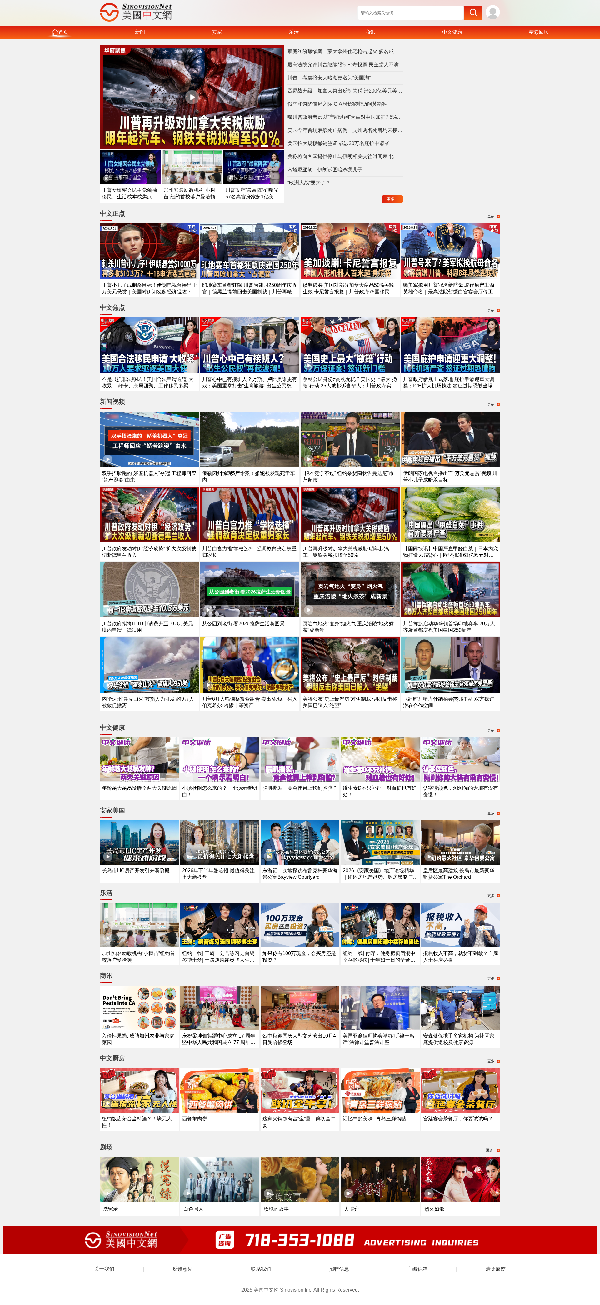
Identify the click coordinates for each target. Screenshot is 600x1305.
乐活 (294, 32)
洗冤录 (110, 1209)
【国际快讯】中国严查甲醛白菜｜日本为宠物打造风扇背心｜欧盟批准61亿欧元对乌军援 (450, 555)
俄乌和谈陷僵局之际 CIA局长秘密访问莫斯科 (337, 104)
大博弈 (351, 1209)
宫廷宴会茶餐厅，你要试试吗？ (458, 1118)
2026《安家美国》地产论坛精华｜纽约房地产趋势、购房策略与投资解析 (380, 877)
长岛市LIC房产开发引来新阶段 (136, 870)
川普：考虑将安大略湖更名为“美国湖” (329, 77)
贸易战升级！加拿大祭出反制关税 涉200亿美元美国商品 (345, 90)
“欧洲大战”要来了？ (309, 182)
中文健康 (452, 32)
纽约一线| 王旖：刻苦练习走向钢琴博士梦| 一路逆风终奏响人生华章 (218, 960)
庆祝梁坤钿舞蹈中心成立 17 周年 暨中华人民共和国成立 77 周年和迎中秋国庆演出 (218, 1042)
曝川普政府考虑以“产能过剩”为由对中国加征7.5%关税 (345, 117)
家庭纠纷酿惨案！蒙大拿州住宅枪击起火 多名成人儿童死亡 (345, 51)
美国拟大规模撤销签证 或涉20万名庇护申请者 (338, 143)
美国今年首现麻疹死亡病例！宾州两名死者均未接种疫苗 (345, 130)
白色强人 (193, 1209)
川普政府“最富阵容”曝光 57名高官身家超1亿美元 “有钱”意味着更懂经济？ (252, 197)
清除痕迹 (496, 1269)
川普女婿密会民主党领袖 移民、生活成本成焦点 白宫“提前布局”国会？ (130, 197)
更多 (392, 199)
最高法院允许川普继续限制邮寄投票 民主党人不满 (343, 64)
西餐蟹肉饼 (194, 1118)
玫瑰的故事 (276, 1209)
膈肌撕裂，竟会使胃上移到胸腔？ (300, 788)
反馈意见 (182, 1269)
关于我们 (104, 1269)
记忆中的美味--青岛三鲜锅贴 (374, 1118)
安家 (217, 32)
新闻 (140, 32)
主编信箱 (418, 1269)
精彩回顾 (539, 32)
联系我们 (261, 1269)
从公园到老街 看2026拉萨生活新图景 (243, 623)
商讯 (370, 32)
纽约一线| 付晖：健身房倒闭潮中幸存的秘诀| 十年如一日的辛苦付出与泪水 (379, 960)
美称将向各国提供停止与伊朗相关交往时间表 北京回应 (345, 156)
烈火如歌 (434, 1209)
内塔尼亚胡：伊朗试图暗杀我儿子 (325, 169)
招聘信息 (339, 1269)
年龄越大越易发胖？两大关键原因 (139, 788)
